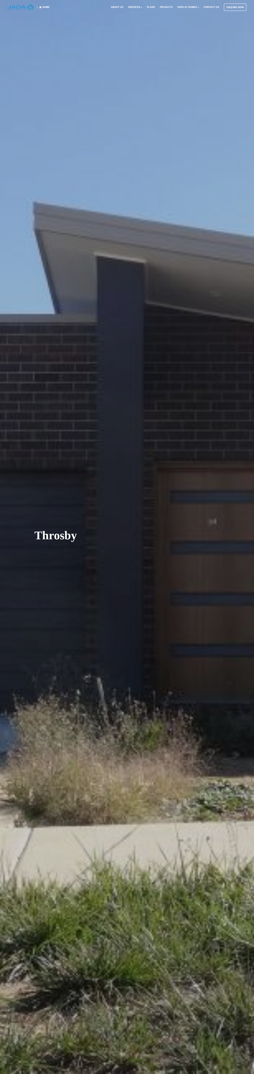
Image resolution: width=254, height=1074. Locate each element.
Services (134, 7)
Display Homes (187, 7)
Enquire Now (235, 7)
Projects (166, 7)
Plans (151, 7)
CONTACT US (211, 7)
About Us (117, 7)
